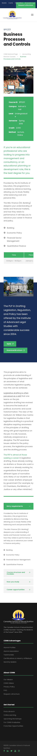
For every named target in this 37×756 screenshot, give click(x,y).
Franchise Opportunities (13, 726)
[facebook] (4, 751)
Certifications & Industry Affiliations (18, 658)
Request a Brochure (12, 694)
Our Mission (8, 679)
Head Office (19, 3)
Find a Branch (9, 711)
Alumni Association (11, 651)
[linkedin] (7, 751)
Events (11, 3)
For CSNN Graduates (12, 722)
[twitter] (11, 751)
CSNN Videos (9, 683)
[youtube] (15, 751)
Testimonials (9, 655)
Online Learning (10, 715)
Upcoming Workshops (12, 719)
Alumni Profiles (9, 647)
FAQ (5, 690)
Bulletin (4, 3)
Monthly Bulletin (10, 662)
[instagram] (19, 751)
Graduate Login (30, 3)
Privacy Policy (9, 687)
